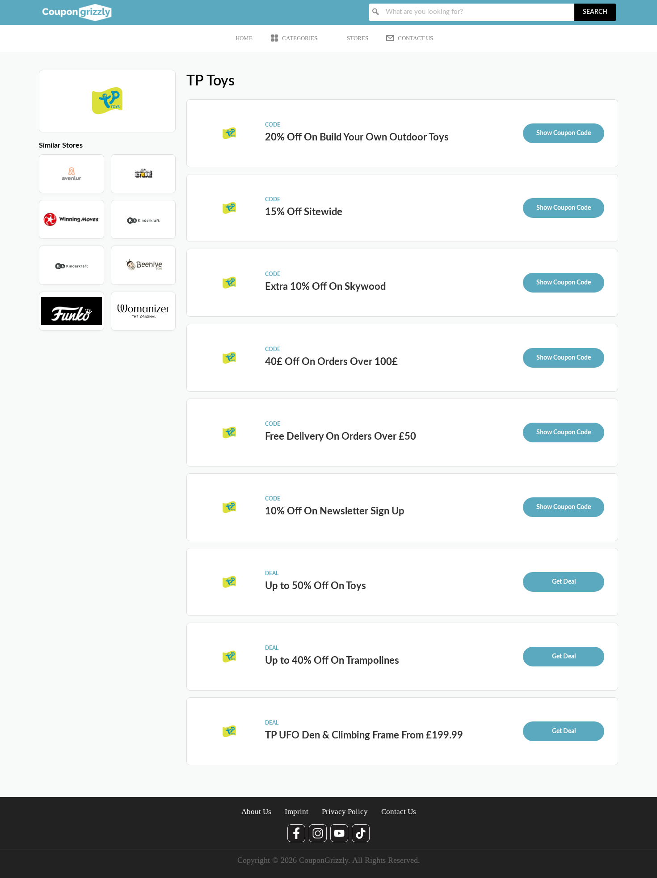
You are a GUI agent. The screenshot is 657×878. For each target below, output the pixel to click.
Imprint (296, 811)
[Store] (71, 173)
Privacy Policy (345, 811)
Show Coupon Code (563, 133)
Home (244, 38)
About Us (256, 811)
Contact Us (415, 38)
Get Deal (564, 582)
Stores (357, 38)
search (595, 12)
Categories (299, 38)
